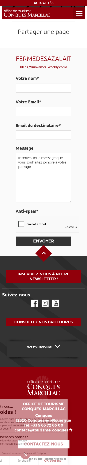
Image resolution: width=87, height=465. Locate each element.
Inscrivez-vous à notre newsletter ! (43, 276)
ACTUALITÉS (43, 3)
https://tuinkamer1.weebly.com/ (43, 67)
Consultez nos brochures (43, 322)
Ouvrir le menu (74, 7)
